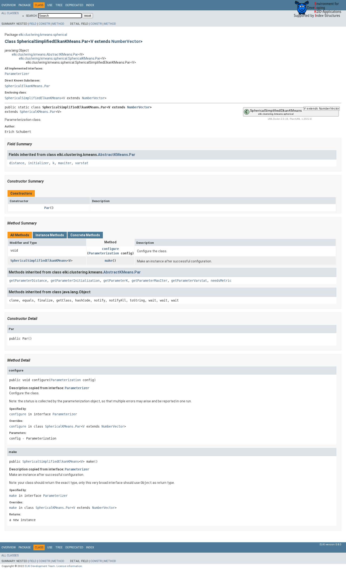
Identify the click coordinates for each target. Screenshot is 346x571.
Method (58, 23)
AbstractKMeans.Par (116, 154)
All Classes (10, 13)
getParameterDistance (28, 280)
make (108, 260)
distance (16, 163)
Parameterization (104, 253)
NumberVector (125, 41)
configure (110, 249)
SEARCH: (31, 15)
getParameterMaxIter (149, 280)
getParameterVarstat (189, 280)
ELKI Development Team (40, 566)
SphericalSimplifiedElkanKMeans (33, 98)
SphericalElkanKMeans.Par (27, 86)
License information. (69, 566)
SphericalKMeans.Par (38, 112)
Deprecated (74, 5)
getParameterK (115, 280)
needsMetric (221, 280)
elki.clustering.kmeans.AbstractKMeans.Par (45, 54)
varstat (81, 163)
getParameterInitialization (75, 280)
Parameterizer (17, 74)
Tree (59, 5)
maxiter (64, 163)
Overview (8, 5)
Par (47, 208)
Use (49, 5)
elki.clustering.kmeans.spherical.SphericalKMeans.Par (59, 58)
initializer (38, 163)
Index (90, 5)
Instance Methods (50, 235)
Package (25, 5)
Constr (44, 23)
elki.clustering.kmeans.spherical (43, 35)
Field (32, 23)
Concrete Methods (85, 235)
